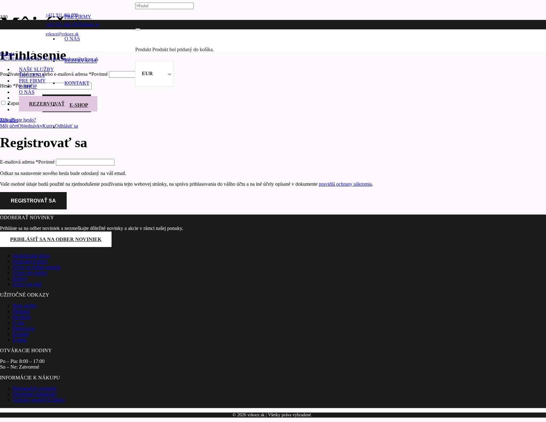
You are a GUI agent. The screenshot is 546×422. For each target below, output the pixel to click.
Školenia (21, 311)
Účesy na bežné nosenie (37, 267)
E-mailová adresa (27, 162)
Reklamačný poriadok (35, 388)
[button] (7, 53)
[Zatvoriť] (137, 29)
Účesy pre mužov (30, 272)
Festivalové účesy (30, 261)
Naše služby (25, 305)
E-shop (20, 339)
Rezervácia (24, 328)
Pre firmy (22, 317)
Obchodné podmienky (35, 394)
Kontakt (21, 334)
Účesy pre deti (27, 284)
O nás (18, 322)
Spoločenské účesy (32, 255)
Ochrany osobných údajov (39, 399)
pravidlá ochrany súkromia (345, 184)
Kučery (20, 278)
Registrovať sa (33, 200)
